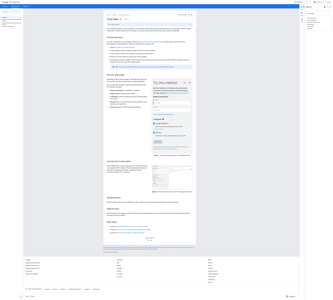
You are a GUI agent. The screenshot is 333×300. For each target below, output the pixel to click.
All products (96, 289)
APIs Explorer (14, 2)
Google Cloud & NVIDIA (31, 274)
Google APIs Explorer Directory (148, 42)
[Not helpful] (191, 15)
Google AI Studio (212, 271)
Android (210, 262)
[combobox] (302, 2)
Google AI (87, 289)
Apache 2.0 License (187, 247)
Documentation (15, 6)
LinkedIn (119, 271)
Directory (5, 6)
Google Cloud (211, 276)
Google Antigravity (213, 274)
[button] (150, 24)
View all (210, 282)
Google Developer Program (32, 262)
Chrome (210, 265)
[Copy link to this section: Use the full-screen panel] (132, 161)
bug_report (325, 7)
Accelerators (28, 271)
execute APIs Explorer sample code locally (131, 233)
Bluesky (119, 265)
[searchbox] (11, 11)
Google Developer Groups (32, 265)
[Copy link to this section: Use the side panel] (126, 75)
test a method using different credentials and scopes (134, 229)
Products (114, 15)
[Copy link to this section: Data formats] (121, 209)
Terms (27, 296)
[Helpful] (189, 15)
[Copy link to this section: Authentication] (122, 198)
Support (25, 6)
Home (108, 15)
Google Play (211, 279)
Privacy (33, 296)
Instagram (119, 268)
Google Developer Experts (32, 268)
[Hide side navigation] (21, 297)
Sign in (329, 2)
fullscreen (327, 7)
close (330, 7)
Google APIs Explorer (124, 15)
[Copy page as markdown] (126, 19)
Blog (118, 262)
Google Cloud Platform (75, 289)
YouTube (119, 276)
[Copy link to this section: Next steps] (118, 222)
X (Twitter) (120, 274)
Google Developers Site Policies (119, 249)
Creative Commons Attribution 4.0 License (150, 247)
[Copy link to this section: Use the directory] (125, 38)
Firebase (210, 268)
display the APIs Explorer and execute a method (133, 226)
